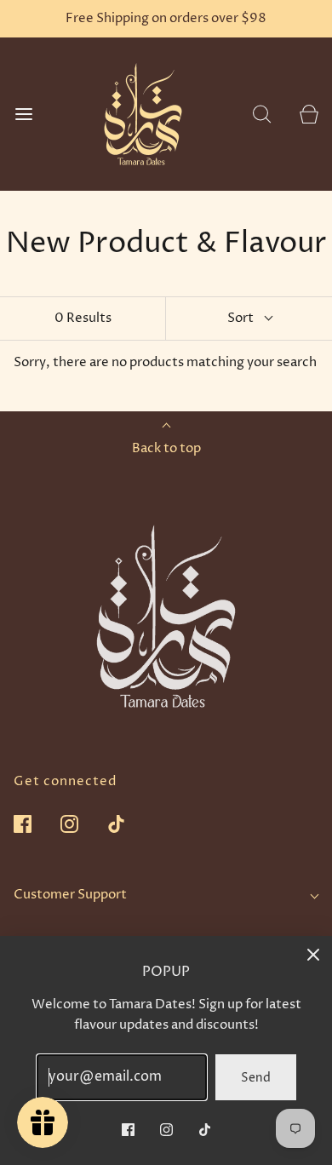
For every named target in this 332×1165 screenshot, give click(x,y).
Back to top (166, 448)
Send (256, 1078)
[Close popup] (313, 954)
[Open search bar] (261, 114)
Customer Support (70, 895)
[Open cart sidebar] (308, 114)
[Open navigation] (23, 114)
